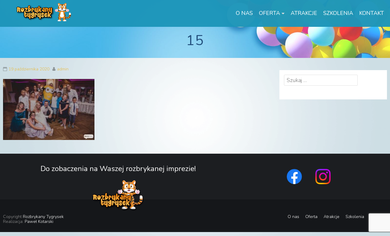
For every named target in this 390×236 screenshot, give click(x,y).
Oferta (269, 13)
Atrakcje (304, 13)
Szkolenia (338, 13)
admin (63, 69)
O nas (244, 13)
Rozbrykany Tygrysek (43, 217)
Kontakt (371, 13)
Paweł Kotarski (39, 221)
